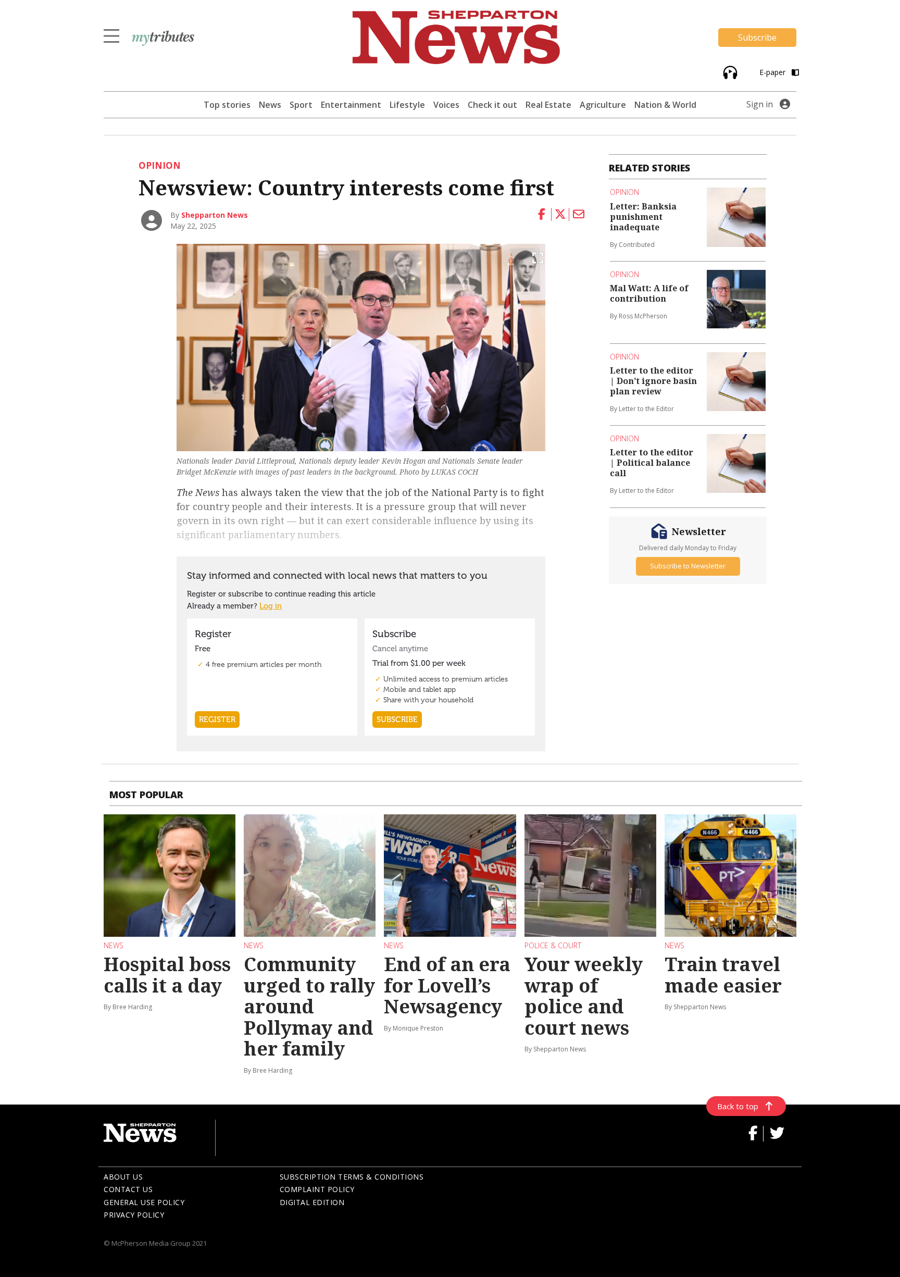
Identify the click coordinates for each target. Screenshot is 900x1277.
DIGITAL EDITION (312, 1202)
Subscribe (757, 37)
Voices (446, 104)
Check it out (492, 104)
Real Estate (548, 104)
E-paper (773, 72)
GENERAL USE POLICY (144, 1202)
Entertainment (351, 104)
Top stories (227, 104)
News (270, 104)
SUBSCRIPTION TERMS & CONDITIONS (352, 1177)
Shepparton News (214, 215)
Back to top (737, 1106)
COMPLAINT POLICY (317, 1189)
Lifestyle (407, 104)
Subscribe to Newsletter (688, 566)
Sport (301, 104)
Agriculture (603, 104)
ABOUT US (123, 1177)
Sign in (759, 104)
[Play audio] (729, 72)
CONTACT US (128, 1189)
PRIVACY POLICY (134, 1215)
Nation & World (665, 104)
